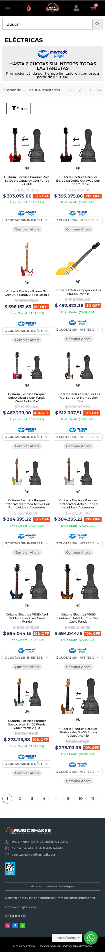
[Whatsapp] (22, 925)
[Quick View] (27, 168)
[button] (8, 9)
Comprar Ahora (27, 229)
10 (81, 798)
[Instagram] (7, 925)
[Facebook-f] (15, 925)
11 (92, 798)
